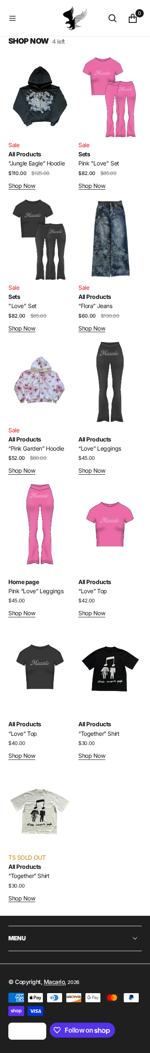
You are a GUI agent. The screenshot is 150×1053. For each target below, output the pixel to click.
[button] (33, 18)
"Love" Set (22, 305)
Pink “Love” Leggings (36, 590)
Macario (54, 981)
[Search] (112, 18)
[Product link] (40, 97)
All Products (24, 154)
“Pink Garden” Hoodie (36, 448)
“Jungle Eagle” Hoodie (36, 163)
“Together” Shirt (98, 733)
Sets (84, 154)
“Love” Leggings (99, 448)
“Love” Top (92, 590)
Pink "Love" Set (98, 163)
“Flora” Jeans (95, 305)
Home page (23, 582)
